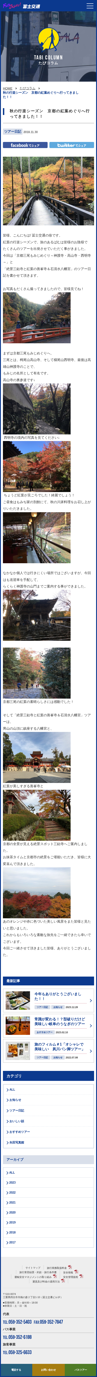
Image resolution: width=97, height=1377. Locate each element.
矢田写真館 (16, 1142)
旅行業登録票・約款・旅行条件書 (38, 1272)
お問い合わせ (48, 1369)
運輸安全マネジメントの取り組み (33, 1277)
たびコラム (27, 88)
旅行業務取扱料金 (57, 1268)
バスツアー (81, 1369)
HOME (7, 88)
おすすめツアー (19, 1131)
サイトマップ (32, 1267)
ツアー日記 (16, 1110)
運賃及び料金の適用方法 (46, 1281)
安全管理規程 (70, 1277)
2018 (12, 1232)
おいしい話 (16, 1121)
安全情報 (68, 1272)
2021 (12, 1202)
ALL (12, 1089)
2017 (12, 1242)
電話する (16, 1369)
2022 (12, 1192)
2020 (12, 1212)
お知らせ (15, 1100)
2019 (12, 1222)
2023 (12, 1182)
